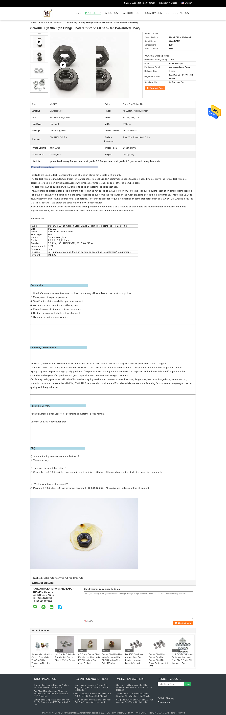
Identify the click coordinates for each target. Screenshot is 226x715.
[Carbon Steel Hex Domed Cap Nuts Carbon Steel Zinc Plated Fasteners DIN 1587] (159, 644)
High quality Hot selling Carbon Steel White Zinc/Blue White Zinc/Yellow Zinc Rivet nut (41, 660)
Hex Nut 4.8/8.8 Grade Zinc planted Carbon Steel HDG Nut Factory (65, 657)
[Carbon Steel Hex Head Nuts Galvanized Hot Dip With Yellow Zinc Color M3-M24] (112, 644)
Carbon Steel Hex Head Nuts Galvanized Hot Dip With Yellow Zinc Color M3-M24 (112, 658)
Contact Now (150, 88)
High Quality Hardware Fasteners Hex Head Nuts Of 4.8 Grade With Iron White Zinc (182, 658)
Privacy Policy (47, 713)
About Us (111, 13)
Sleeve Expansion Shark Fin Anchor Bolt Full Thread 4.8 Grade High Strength (93, 695)
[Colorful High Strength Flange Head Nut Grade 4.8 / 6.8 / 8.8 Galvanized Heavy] (39, 56)
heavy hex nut (61, 578)
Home (77, 13)
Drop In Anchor (45, 678)
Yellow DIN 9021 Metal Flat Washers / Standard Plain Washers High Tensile (133, 695)
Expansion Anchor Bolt (92, 678)
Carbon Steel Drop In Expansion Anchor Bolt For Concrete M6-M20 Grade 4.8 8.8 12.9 (52, 702)
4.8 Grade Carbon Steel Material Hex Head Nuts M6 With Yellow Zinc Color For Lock (89, 658)
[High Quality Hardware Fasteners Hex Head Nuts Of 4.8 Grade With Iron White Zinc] (182, 645)
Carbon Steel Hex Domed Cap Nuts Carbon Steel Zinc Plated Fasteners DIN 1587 (158, 660)
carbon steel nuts (46, 578)
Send (187, 684)
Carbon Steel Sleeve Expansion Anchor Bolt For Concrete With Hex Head (93, 701)
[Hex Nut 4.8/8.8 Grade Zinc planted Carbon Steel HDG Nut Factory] (65, 644)
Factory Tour (131, 13)
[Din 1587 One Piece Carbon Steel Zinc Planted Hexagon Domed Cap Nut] (136, 644)
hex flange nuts (76, 578)
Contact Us (181, 13)
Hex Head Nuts (57, 22)
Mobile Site (165, 702)
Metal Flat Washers (130, 678)
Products (92, 13)
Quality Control (157, 13)
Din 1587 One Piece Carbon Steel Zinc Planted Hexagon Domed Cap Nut (134, 658)
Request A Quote (168, 2)
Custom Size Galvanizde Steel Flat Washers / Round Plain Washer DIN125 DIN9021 (134, 687)
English (188, 2)
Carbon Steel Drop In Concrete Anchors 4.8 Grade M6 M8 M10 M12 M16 (51, 686)
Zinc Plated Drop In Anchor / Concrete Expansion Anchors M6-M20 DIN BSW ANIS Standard (51, 693)
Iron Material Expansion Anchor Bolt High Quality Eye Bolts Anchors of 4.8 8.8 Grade (91, 687)
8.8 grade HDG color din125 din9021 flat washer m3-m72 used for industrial (134, 701)
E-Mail (161, 698)
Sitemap (170, 698)
